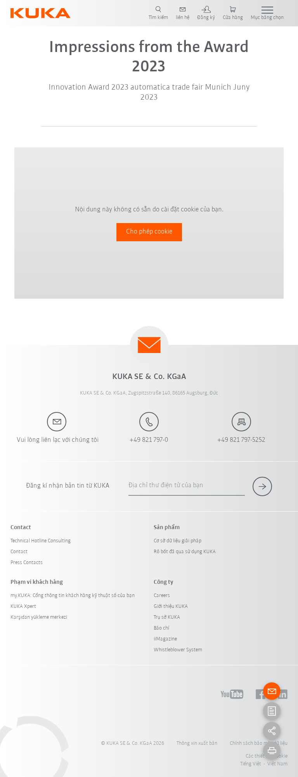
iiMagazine (165, 639)
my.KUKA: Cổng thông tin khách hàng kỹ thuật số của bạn (72, 596)
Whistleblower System (178, 650)
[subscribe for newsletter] (262, 486)
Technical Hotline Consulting (40, 541)
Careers (162, 596)
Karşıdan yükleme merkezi (38, 617)
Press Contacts (26, 563)
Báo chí (161, 628)
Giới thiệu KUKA (171, 606)
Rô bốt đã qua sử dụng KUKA (185, 552)
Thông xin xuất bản (197, 743)
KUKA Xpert (23, 606)
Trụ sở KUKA (167, 617)
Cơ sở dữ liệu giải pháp (177, 541)
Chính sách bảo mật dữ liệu (259, 743)
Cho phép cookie (149, 231)
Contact (19, 552)
